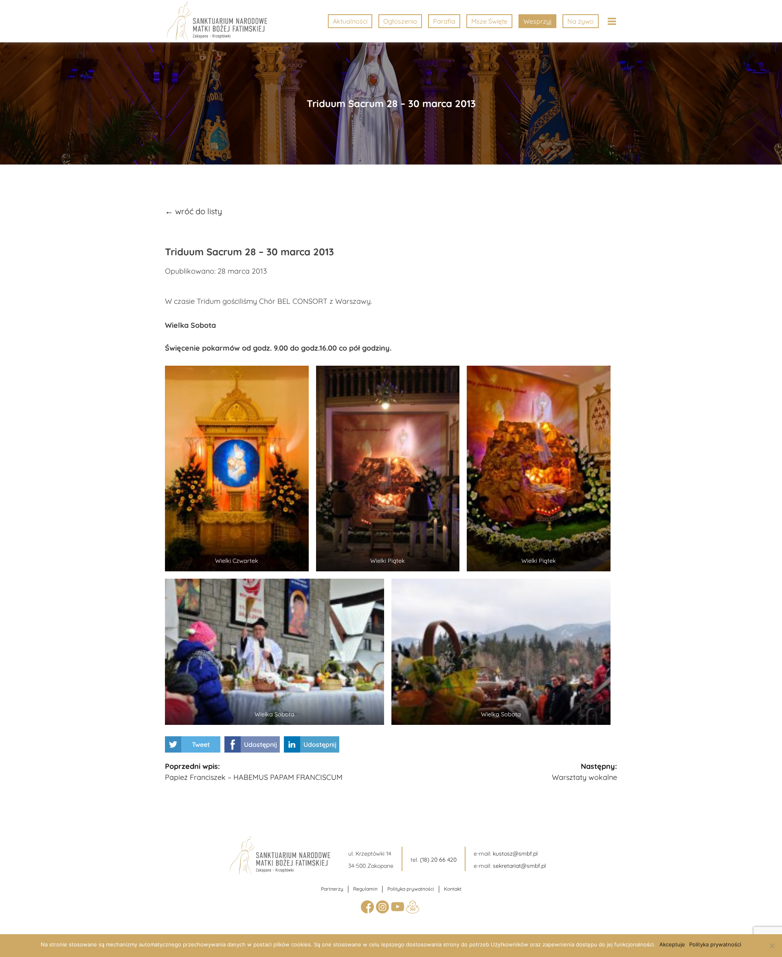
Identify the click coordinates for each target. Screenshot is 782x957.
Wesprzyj (537, 21)
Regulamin (365, 889)
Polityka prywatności (410, 889)
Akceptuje (672, 944)
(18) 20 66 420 (438, 859)
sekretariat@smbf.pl (519, 865)
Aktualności (350, 21)
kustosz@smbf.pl (515, 853)
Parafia (444, 21)
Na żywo (580, 21)
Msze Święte (489, 21)
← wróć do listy (193, 211)
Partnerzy (332, 889)
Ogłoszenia (400, 21)
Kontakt (452, 889)
